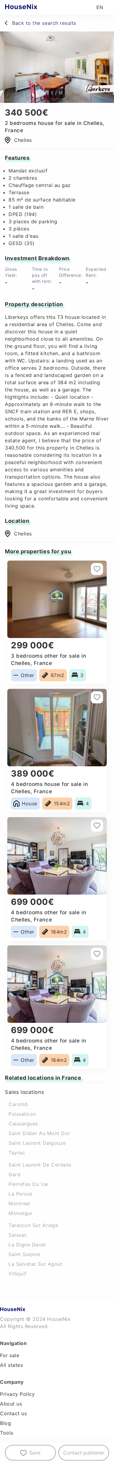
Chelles (23, 534)
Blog (5, 1423)
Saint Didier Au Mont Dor (39, 1133)
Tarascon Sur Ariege (33, 1225)
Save (34, 1453)
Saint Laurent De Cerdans (40, 1165)
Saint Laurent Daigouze (37, 1143)
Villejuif (18, 1274)
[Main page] (33, 7)
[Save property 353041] (97, 697)
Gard (14, 1174)
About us (11, 1404)
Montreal (19, 1203)
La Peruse (21, 1194)
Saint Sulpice (24, 1254)
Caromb (18, 1104)
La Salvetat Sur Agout (35, 1264)
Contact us (13, 1413)
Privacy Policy (17, 1394)
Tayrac (17, 1153)
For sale (9, 1355)
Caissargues (23, 1124)
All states (11, 1365)
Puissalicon (22, 1114)
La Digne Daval (27, 1245)
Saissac (18, 1235)
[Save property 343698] (97, 569)
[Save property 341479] (97, 826)
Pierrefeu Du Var (29, 1184)
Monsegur (21, 1213)
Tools (6, 1433)
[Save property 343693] (97, 954)
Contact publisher (83, 1453)
